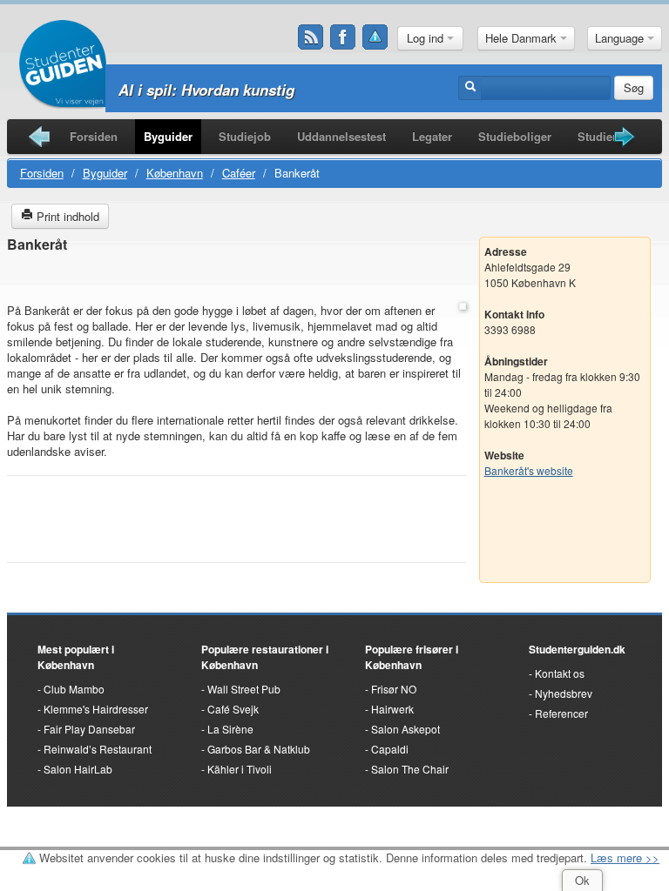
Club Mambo (74, 688)
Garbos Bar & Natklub (258, 748)
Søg (634, 87)
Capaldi (390, 748)
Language (621, 38)
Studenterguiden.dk (577, 649)
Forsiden (94, 136)
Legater (432, 136)
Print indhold (66, 216)
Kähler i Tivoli (239, 768)
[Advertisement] (236, 278)
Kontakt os (560, 673)
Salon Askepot (405, 728)
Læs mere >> (625, 857)
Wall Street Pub (243, 688)
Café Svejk (233, 708)
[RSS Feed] (311, 37)
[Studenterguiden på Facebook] (343, 37)
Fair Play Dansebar (89, 728)
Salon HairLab (78, 768)
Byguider (168, 136)
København (174, 172)
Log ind (427, 38)
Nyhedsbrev (563, 693)
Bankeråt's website (528, 470)
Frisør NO (393, 688)
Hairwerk (392, 708)
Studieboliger (514, 136)
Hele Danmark (522, 38)
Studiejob (245, 136)
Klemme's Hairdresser (96, 708)
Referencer (561, 713)
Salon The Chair (410, 768)
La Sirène (230, 728)
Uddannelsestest (341, 136)
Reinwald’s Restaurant (98, 748)
